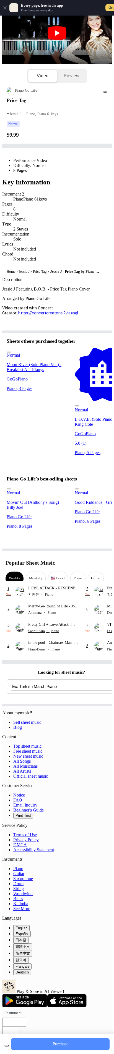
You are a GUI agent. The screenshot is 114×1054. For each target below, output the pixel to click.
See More (21, 908)
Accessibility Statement (33, 849)
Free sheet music (27, 751)
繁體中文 (22, 947)
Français (22, 966)
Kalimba (20, 903)
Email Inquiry (25, 805)
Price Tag (40, 271)
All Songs (22, 761)
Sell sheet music (27, 722)
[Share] (105, 92)
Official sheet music (30, 776)
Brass (18, 898)
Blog (17, 727)
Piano (18, 868)
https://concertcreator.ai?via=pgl (48, 313)
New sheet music (28, 756)
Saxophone (23, 878)
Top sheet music (27, 746)
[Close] (5, 7)
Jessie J (24, 271)
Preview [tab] (71, 75)
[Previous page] (94, 563)
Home (11, 271)
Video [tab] (42, 75)
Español (21, 934)
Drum (18, 883)
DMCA (20, 844)
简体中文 (22, 953)
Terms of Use (25, 834)
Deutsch (22, 972)
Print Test (23, 815)
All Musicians (25, 766)
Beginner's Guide (28, 810)
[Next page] (103, 563)
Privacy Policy (26, 839)
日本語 (20, 940)
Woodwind (23, 893)
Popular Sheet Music (30, 563)
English (21, 928)
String (18, 888)
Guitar (18, 873)
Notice (19, 795)
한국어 (20, 960)
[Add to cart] (6, 1046)
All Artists (22, 771)
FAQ (17, 800)
